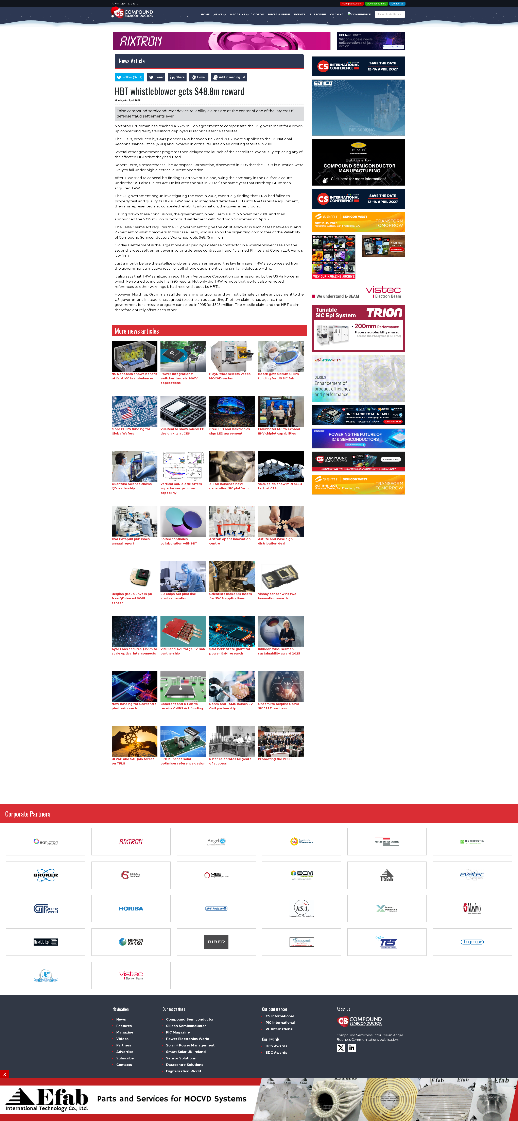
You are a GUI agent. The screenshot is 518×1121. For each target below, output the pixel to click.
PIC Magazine (178, 1032)
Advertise (124, 1052)
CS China (337, 14)
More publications (352, 3)
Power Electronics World (187, 1039)
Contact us (397, 3)
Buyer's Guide (279, 14)
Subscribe (318, 14)
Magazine (238, 14)
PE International (279, 1029)
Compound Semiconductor (190, 1019)
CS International (280, 1016)
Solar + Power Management (190, 1045)
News (218, 14)
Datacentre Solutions (184, 1065)
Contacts (124, 1065)
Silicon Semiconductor (186, 1026)
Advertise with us (376, 3)
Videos (258, 14)
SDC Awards (276, 1053)
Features (124, 1026)
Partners (123, 1045)
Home (205, 14)
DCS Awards (276, 1046)
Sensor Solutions (181, 1058)
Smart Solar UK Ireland (186, 1052)
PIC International (280, 1023)
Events (300, 14)
